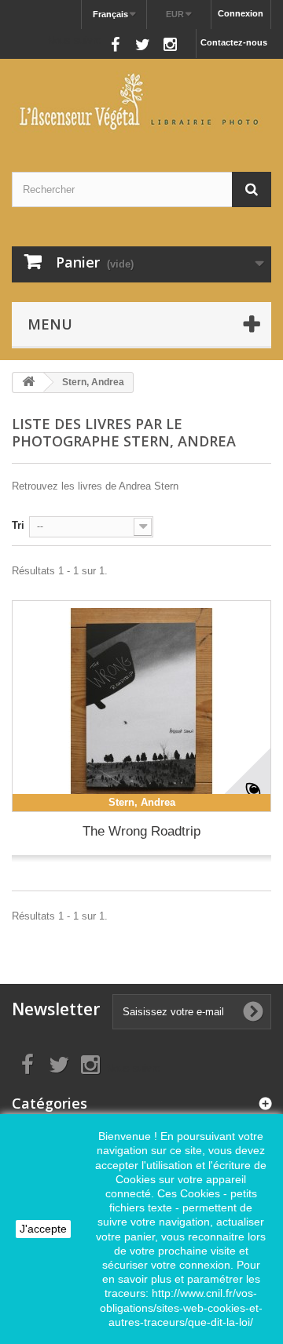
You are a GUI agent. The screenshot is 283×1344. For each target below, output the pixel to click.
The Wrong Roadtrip (141, 831)
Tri (18, 525)
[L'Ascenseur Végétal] (141, 102)
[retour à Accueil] (28, 382)
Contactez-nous (233, 42)
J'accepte (43, 1228)
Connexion (240, 13)
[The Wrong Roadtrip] (141, 706)
